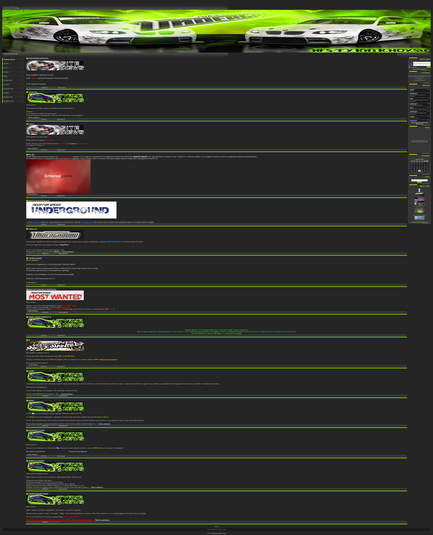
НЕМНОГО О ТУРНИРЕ (36, 461)
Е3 (29, 340)
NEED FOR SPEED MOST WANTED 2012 (42, 289)
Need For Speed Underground (38, 200)
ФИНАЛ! (31, 400)
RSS (18, 8)
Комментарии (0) (63, 312)
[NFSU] (419, 190)
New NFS (31, 154)
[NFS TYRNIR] (419, 212)
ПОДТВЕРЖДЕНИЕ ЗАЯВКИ (38, 494)
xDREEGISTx (44, 87)
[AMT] (419, 191)
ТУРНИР (31, 371)
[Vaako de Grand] (419, 198)
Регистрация (12, 53)
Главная (6, 53)
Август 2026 (419, 159)
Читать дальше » (34, 117)
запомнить (414, 67)
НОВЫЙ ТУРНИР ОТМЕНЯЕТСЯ (39, 317)
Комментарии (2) (61, 119)
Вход (17, 53)
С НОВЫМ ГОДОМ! (35, 258)
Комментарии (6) (61, 456)
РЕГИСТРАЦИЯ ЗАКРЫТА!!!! (38, 58)
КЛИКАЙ (65, 307)
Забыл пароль (416, 69)
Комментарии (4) (62, 87)
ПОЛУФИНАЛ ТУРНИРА (36, 430)
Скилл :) (31, 124)
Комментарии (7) (63, 489)
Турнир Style (33, 92)
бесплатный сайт (217, 533)
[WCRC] (419, 195)
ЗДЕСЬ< (58, 251)
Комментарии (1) (61, 195)
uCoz (224, 533)
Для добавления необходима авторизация (419, 123)
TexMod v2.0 (32, 229)
